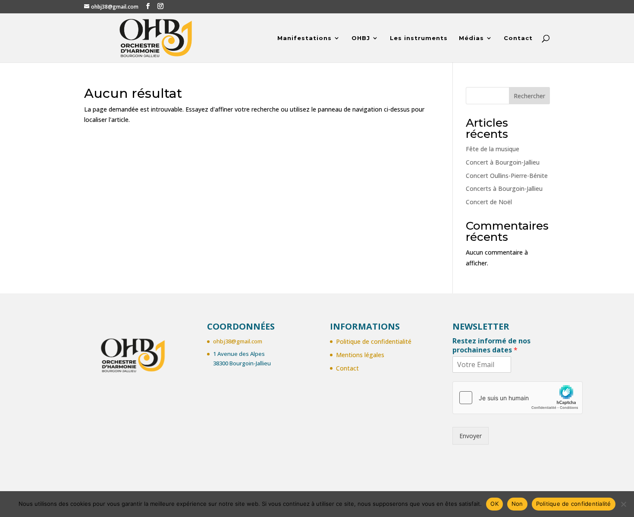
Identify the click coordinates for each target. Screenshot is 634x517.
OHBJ (361, 38)
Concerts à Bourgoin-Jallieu (504, 188)
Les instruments (419, 38)
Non (517, 503)
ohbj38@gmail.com (237, 341)
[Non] (623, 504)
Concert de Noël (489, 202)
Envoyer (470, 436)
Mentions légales (360, 355)
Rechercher (529, 96)
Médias (471, 38)
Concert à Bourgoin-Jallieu (503, 162)
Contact (518, 38)
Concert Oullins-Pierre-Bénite (507, 175)
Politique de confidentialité (373, 341)
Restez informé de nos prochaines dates (491, 345)
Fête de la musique (492, 149)
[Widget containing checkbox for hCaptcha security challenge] (517, 397)
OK (494, 503)
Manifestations (304, 38)
